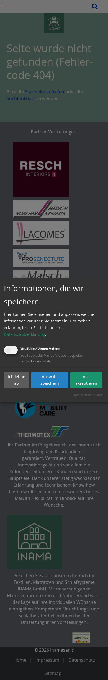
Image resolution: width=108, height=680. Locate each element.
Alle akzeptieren (86, 380)
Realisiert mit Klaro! (88, 395)
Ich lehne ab (16, 380)
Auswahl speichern (49, 380)
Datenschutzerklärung (24, 334)
